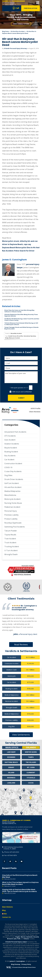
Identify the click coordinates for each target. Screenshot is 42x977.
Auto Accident (9, 440)
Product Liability (10, 519)
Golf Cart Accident (11, 483)
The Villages (31, 762)
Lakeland (11, 783)
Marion (23, 937)
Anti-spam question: (17, 388)
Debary (11, 767)
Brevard (10, 939)
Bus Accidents (10, 456)
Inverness (11, 778)
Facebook (4, 861)
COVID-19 (8, 467)
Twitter (10, 861)
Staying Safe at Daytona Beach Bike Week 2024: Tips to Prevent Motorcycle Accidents (19, 891)
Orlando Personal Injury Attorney (15, 48)
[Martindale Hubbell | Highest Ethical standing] (21, 570)
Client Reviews (34, 412)
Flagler (17, 937)
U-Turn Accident (11, 550)
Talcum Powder (10, 531)
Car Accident (9, 459)
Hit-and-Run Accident (18, 31)
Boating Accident (11, 452)
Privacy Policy (26, 964)
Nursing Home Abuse (13, 503)
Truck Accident (10, 542)
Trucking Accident (11, 546)
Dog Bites (8, 475)
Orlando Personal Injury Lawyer (16, 942)
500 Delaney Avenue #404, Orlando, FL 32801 (21, 837)
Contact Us (6, 917)
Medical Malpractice (12, 491)
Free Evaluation (30, 8)
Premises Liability (11, 515)
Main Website (7, 907)
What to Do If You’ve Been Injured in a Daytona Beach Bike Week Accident (20, 884)
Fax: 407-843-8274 (10, 855)
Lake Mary (11, 752)
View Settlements (21, 734)
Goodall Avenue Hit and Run (15, 336)
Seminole (29, 937)
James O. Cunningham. (17, 961)
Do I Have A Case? (21, 352)
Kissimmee (11, 757)
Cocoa (30, 783)
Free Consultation (21, 24)
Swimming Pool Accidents (14, 527)
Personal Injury (10, 511)
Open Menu (38, 2)
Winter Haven (31, 752)
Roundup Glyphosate (12, 523)
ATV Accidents (10, 436)
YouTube (21, 861)
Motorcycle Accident (12, 499)
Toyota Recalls (10, 535)
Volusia (26, 939)
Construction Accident (13, 463)
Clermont (31, 772)
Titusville (31, 778)
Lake (15, 939)
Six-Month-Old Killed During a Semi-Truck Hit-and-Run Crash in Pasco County (21, 319)
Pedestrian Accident (12, 507)
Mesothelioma (10, 495)
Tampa (31, 757)
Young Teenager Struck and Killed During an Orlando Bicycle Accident (21, 328)
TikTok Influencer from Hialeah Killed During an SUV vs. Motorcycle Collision (21, 323)
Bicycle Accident (10, 448)
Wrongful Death (11, 554)
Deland (11, 772)
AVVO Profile (35, 408)
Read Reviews (21, 644)
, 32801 (13, 848)
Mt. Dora (31, 767)
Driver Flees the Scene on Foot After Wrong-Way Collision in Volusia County (19, 310)
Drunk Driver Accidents (13, 479)
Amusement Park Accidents (15, 432)
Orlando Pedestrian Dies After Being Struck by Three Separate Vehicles (21, 315)
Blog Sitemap (15, 964)
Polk (18, 939)
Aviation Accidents (11, 444)
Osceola (36, 937)
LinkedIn (16, 861)
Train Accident (10, 539)
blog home (5, 31)
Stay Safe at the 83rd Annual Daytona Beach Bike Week (19, 877)
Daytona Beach (11, 762)
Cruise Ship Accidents (13, 471)
